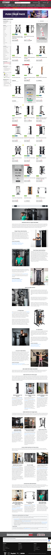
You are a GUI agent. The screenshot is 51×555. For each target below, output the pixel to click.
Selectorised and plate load (7, 84)
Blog (34, 550)
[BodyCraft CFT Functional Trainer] (30, 130)
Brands (4, 549)
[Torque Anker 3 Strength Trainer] (18, 190)
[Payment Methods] (18, 175)
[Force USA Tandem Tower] (18, 70)
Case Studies (20, 547)
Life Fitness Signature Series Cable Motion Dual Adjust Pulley (17, 508)
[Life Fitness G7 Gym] (42, 90)
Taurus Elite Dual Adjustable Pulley (17, 279)
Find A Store (20, 548)
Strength (8, 9)
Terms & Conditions (37, 547)
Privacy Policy (36, 548)
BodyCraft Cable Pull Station (16, 242)
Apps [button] (4, 72)
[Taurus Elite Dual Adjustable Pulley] (18, 90)
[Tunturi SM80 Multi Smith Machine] (30, 150)
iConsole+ (6, 76)
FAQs (19, 549)
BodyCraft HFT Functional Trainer (17, 281)
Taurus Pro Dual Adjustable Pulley (36, 344)
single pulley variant (27, 408)
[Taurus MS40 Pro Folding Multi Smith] (42, 150)
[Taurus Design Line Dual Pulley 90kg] (30, 29)
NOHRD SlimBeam (41, 397)
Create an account (43, 0)
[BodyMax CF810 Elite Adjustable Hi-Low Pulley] (30, 50)
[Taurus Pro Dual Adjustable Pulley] (42, 50)
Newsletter (4, 550)
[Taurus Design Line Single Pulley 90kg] (30, 110)
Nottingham (42, 41)
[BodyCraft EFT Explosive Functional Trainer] (30, 70)
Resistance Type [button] (6, 79)
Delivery (4, 544)
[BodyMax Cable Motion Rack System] (18, 130)
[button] (47, 206)
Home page (4, 9)
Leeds (46, 40)
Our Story (35, 544)
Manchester (38, 41)
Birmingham (45, 41)
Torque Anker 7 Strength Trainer (35, 346)
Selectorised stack (7, 82)
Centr (6, 73)
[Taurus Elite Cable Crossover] (42, 190)
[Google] (49, 540)
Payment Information (6, 548)
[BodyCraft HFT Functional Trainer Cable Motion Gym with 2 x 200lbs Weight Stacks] (18, 29)
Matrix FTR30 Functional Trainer (16, 280)
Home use (5, 67)
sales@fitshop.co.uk (27, 528)
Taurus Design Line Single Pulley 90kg (17, 243)
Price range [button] (5, 61)
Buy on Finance (5, 547)
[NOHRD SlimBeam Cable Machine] (42, 70)
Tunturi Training (7, 77)
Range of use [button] (5, 66)
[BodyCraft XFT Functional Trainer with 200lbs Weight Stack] (42, 170)
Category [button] (4, 46)
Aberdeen (38, 40)
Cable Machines (12, 9)
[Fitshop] (7, 2)
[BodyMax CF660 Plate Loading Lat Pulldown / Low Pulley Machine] (42, 110)
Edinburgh (43, 40)
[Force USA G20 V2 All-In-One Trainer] (30, 170)
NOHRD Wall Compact (15, 467)
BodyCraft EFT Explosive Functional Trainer (18, 363)
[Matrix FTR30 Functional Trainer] (42, 130)
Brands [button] (4, 25)
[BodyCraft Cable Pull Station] (18, 50)
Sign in (47, 0)
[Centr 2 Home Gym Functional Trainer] (18, 150)
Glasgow (41, 40)
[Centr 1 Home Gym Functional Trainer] (18, 110)
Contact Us (20, 544)
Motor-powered (7, 85)
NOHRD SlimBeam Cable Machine (17, 244)
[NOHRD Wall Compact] (30, 190)
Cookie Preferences (37, 549)
